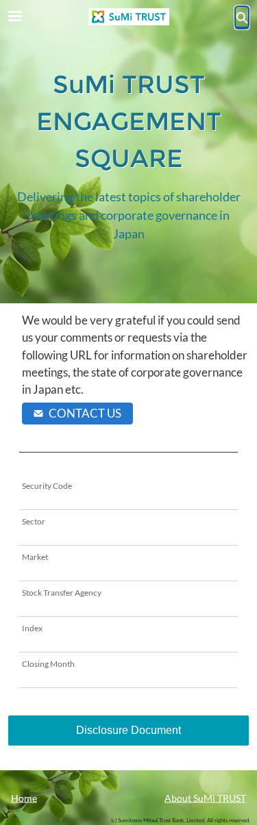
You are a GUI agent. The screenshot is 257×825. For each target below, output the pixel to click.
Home (24, 797)
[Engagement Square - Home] (129, 16)
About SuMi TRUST (205, 797)
